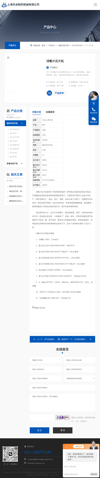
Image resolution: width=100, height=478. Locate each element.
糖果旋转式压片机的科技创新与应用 (16, 201)
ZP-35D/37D (14, 129)
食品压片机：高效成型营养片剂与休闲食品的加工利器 (16, 191)
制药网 (38, 475)
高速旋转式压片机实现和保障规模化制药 (16, 196)
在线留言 (50, 112)
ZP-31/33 (13, 153)
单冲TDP (13, 157)
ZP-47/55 (13, 141)
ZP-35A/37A (14, 149)
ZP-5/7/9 (13, 133)
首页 (43, 45)
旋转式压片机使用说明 (16, 186)
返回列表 (64, 340)
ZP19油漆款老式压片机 (53, 339)
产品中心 (12, 45)
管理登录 (45, 475)
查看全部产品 (12, 163)
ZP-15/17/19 (77, 45)
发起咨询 (94, 474)
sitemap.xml (54, 475)
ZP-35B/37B (14, 145)
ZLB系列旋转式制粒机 (83, 339)
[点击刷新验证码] (62, 417)
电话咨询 (93, 113)
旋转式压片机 (64, 45)
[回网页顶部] (94, 103)
